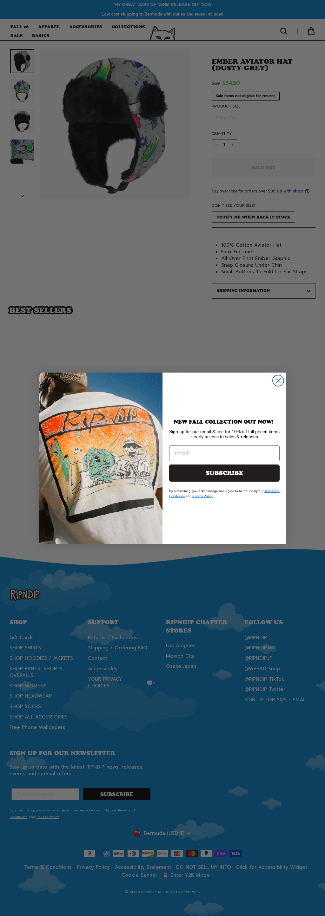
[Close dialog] (278, 380)
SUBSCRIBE (224, 473)
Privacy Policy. (202, 496)
